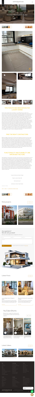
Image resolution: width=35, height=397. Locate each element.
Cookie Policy (3, 373)
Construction (3, 365)
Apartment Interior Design (15, 365)
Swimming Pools (14, 380)
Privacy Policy (26, 245)
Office (2, 381)
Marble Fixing (24, 372)
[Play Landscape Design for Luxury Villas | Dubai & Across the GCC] (28, 326)
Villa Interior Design (14, 364)
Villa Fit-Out (24, 364)
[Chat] (32, 394)
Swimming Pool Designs (15, 381)
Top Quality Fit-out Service (26, 379)
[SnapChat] (30, 389)
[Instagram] (26, 389)
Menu (2, 363)
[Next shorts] (30, 316)
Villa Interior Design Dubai (26, 378)
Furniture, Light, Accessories (26, 381)
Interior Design (14, 363)
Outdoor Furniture (4, 379)
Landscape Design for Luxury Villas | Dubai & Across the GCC (28, 337)
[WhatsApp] (32, 391)
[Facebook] (28, 389)
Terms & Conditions (4, 372)
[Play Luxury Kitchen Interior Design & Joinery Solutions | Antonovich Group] (18, 326)
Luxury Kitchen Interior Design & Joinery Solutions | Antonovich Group (18, 337)
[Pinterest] (28, 391)
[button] (28, 202)
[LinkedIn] (31, 389)
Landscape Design (14, 378)
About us (3, 364)
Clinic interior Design (14, 373)
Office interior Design (15, 372)
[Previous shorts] (27, 316)
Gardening (13, 379)
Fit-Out (24, 363)
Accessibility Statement (5, 374)
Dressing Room (4, 380)
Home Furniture (4, 378)
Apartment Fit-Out (25, 365)
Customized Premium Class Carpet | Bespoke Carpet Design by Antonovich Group (7, 337)
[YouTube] (25, 389)
